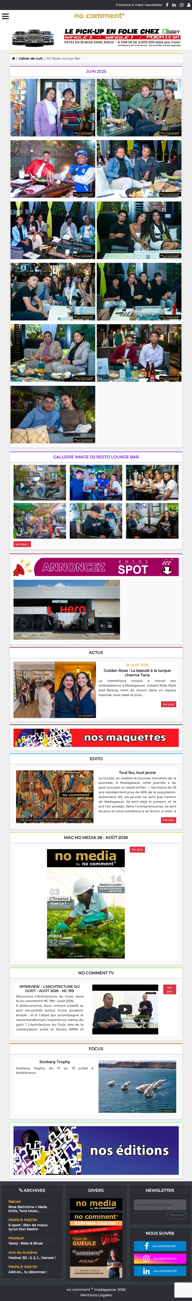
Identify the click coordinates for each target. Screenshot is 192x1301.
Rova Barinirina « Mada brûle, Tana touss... (27, 1209)
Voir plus (21, 544)
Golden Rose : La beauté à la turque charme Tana (137, 672)
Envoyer (177, 1215)
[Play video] (125, 1009)
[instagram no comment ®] (182, 5)
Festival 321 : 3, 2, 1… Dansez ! (32, 1258)
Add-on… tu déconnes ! (27, 1272)
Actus (96, 652)
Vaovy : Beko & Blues (25, 1243)
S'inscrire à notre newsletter (139, 5)
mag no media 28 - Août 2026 (96, 837)
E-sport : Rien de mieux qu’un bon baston (28, 1227)
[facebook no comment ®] (167, 5)
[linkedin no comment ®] (174, 5)
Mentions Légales (96, 1295)
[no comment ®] (188, 5)
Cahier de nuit (30, 58)
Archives (34, 1190)
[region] (137, 688)
